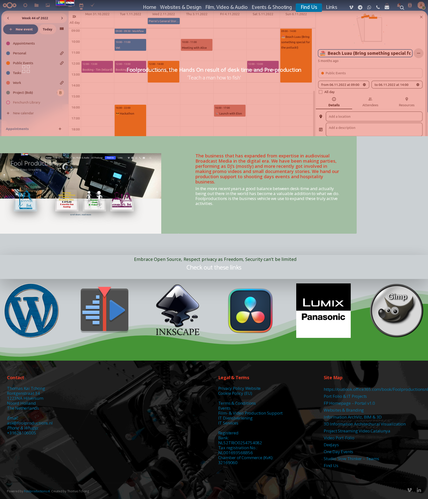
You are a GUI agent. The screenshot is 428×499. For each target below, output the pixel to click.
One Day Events (338, 451)
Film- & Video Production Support (250, 413)
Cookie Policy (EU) (235, 393)
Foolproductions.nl (37, 491)
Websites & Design (180, 7)
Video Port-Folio (339, 438)
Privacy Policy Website (239, 388)
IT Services (228, 423)
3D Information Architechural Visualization (365, 424)
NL (70, 2)
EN (60, 2)
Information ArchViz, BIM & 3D (353, 417)
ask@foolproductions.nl (30, 423)
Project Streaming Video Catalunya (357, 431)
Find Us (309, 7)
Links (331, 7)
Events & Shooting (272, 7)
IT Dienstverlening (235, 418)
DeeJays (331, 445)
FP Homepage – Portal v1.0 (349, 403)
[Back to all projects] (26, 69)
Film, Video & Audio (226, 7)
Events (224, 408)
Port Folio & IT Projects (345, 396)
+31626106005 (21, 433)
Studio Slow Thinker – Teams (351, 458)
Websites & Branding (344, 410)
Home (149, 7)
